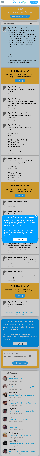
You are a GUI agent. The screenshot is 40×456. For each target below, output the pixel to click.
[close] (36, 216)
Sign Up (34, 2)
